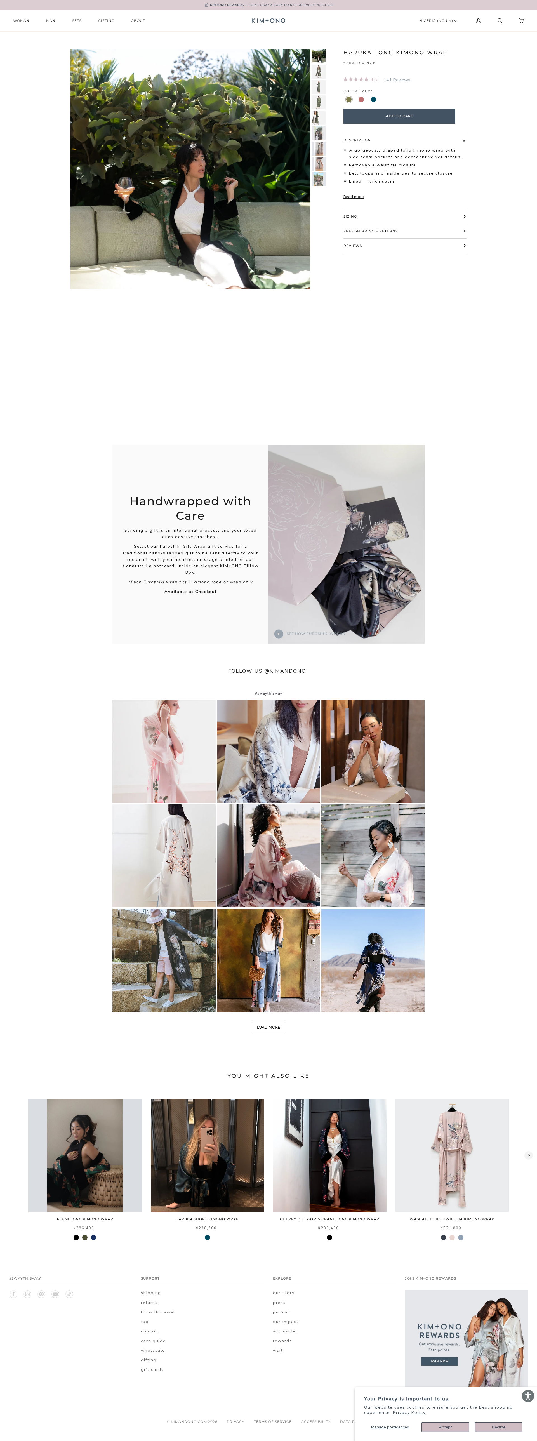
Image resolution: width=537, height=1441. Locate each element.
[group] (319, 56)
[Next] (528, 1155)
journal (281, 1312)
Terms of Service (273, 1421)
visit (278, 1350)
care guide (153, 1341)
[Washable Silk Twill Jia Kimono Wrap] (452, 1155)
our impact (285, 1321)
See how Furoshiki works (315, 633)
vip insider (285, 1331)
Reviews (352, 246)
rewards (282, 1341)
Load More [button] (268, 1027)
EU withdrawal (158, 1312)
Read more (353, 196)
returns (149, 1302)
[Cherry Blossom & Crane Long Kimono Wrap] (330, 1155)
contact (150, 1331)
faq (145, 1321)
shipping (151, 1293)
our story (284, 1293)
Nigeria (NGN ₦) (436, 20)
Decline (498, 1427)
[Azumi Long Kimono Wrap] (85, 1155)
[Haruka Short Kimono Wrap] (207, 1155)
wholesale (153, 1350)
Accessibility (316, 1421)
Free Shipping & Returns (370, 231)
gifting (149, 1360)
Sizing (350, 216)
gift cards (152, 1369)
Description (357, 140)
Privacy (235, 1421)
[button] (164, 751)
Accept (445, 1427)
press (279, 1302)
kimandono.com (189, 1421)
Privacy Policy (409, 1412)
